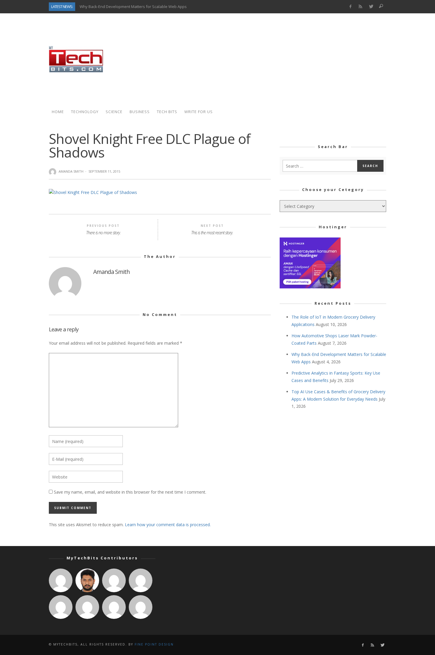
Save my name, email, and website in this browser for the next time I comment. (130, 492)
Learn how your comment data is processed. (168, 524)
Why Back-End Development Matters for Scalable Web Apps (133, 6)
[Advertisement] (278, 59)
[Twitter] (371, 6)
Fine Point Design (154, 644)
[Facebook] (350, 6)
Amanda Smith (71, 171)
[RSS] (360, 6)
